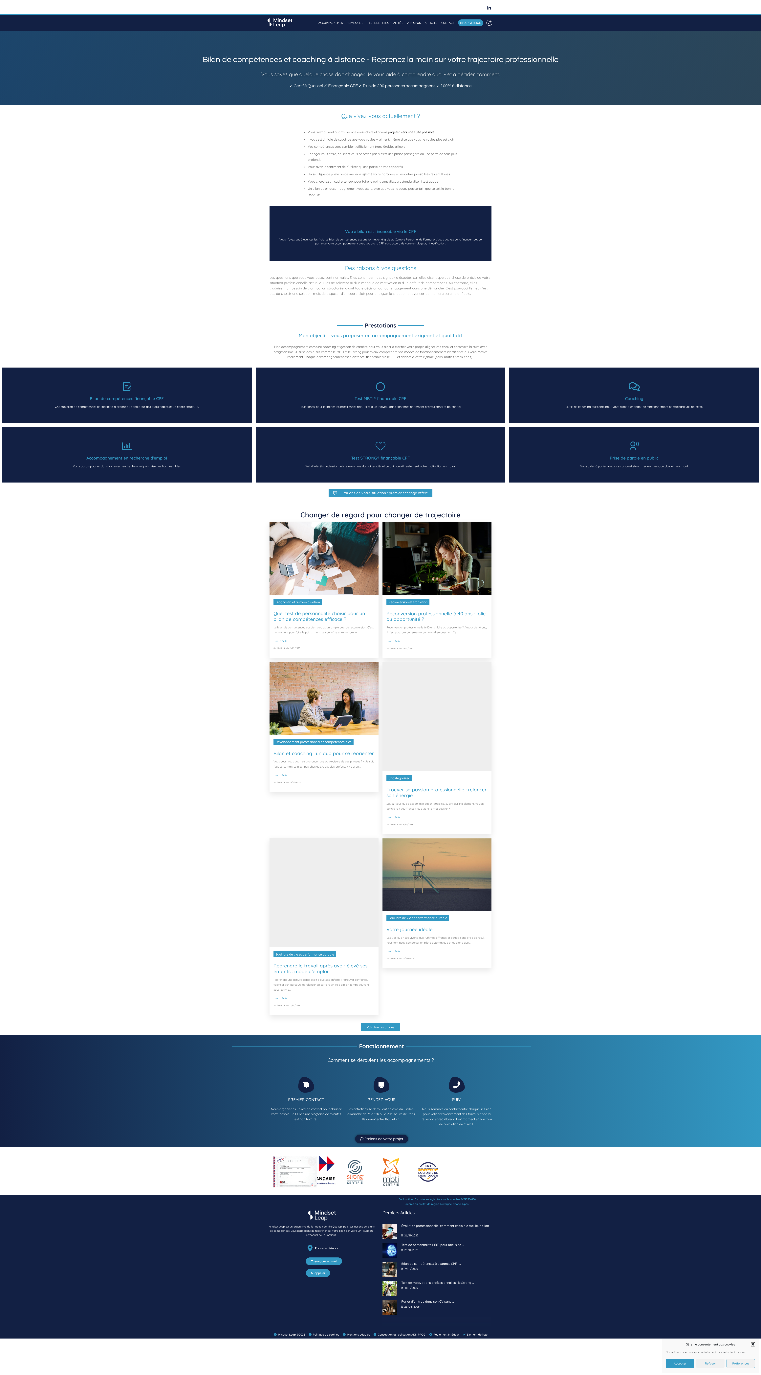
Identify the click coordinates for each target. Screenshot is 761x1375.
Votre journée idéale (409, 929)
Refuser (710, 1363)
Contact (447, 23)
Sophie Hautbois (281, 648)
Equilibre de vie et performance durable (304, 937)
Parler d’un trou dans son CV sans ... (427, 1284)
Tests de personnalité (384, 23)
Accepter (680, 1363)
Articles (431, 23)
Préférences (740, 1363)
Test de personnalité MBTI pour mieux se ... (432, 1227)
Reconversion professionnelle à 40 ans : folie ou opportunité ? (436, 616)
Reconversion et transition (407, 602)
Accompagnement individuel (339, 23)
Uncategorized (399, 778)
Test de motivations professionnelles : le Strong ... (437, 1265)
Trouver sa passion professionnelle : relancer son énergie (436, 792)
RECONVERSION (470, 23)
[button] (753, 1344)
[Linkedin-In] (489, 8)
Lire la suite (280, 641)
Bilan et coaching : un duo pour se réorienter (323, 753)
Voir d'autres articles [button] (380, 1009)
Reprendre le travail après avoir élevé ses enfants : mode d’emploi (320, 951)
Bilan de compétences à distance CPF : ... (431, 1246)
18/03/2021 (407, 824)
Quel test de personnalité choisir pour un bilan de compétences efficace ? (319, 616)
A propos (414, 23)
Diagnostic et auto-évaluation (297, 602)
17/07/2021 (295, 987)
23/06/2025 (295, 782)
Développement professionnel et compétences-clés (313, 742)
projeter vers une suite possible (411, 132)
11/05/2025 (295, 648)
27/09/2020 (408, 958)
